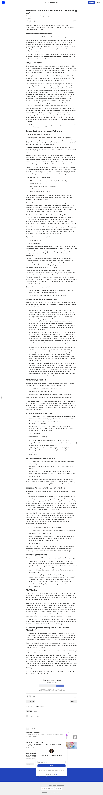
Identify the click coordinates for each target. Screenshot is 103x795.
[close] (65, 749)
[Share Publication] (85, 2)
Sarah (33, 758)
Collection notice (60, 785)
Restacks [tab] (35, 711)
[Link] (24, 34)
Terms (54, 785)
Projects (28, 8)
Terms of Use (58, 768)
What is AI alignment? (33, 733)
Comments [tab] (29, 711)
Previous (31, 701)
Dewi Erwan (34, 747)
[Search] (82, 2)
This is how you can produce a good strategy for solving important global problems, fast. (43, 745)
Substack (44, 792)
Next (72, 701)
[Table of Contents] (2, 397)
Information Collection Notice (51, 770)
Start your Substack (48, 788)
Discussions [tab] (36, 728)
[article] (51, 735)
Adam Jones (34, 736)
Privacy (50, 785)
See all (29, 764)
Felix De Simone (50, 25)
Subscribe (91, 2)
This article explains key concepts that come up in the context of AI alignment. (45, 734)
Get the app (58, 788)
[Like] (27, 21)
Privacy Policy (62, 770)
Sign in (98, 2)
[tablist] (32, 711)
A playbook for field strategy (35, 742)
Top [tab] (27, 728)
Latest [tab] (31, 728)
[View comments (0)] (30, 21)
